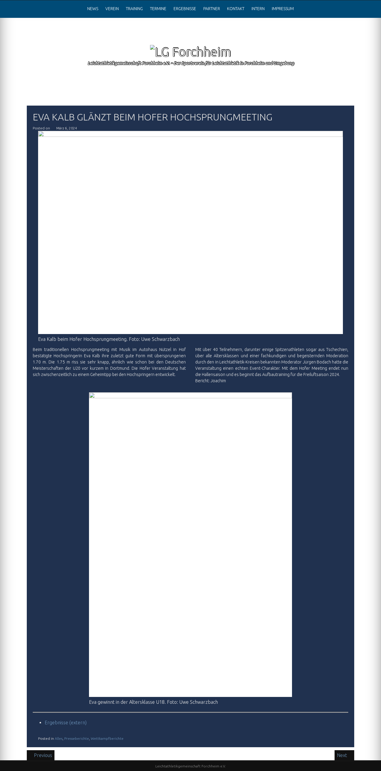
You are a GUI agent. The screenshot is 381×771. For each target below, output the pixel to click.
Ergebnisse (185, 8)
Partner (211, 8)
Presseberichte (76, 738)
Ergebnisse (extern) (66, 722)
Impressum (283, 8)
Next (342, 755)
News (92, 8)
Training (134, 8)
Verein (112, 8)
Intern (258, 8)
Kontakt (235, 8)
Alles (59, 738)
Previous (43, 755)
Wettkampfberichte (107, 738)
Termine (158, 8)
